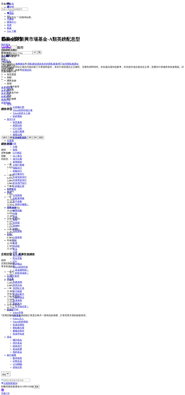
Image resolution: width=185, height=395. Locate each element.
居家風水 (17, 303)
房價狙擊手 (18, 294)
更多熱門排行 (20, 183)
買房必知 (17, 285)
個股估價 (17, 134)
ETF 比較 (17, 128)
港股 (15, 219)
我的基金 (17, 352)
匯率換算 (17, 358)
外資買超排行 (20, 177)
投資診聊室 (18, 324)
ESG (15, 261)
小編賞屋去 (18, 297)
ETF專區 (17, 153)
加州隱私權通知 (70, 64)
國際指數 (17, 210)
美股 (15, 216)
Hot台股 (17, 315)
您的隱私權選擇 (52, 64)
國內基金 (17, 340)
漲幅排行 (17, 168)
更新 (36, 387)
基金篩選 (17, 349)
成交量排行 (18, 174)
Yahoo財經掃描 (20, 321)
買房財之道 (18, 288)
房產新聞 (17, 282)
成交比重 (17, 159)
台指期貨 (17, 195)
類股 (15, 150)
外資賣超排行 (20, 180)
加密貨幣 (17, 231)
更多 (4, 374)
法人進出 (17, 156)
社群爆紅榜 (18, 107)
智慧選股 (17, 122)
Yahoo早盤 (18, 312)
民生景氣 (17, 258)
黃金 (15, 249)
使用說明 (26, 70)
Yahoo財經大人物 (21, 113)
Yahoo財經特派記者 (23, 110)
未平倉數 (17, 201)
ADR (15, 228)
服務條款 (20, 64)
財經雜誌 (17, 264)
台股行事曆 (18, 131)
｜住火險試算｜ (21, 306)
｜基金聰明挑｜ (21, 270)
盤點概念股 (18, 328)
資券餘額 (17, 162)
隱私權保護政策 (36, 64)
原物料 (16, 225)
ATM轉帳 (17, 364)
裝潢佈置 (17, 300)
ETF (15, 240)
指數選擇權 (18, 198)
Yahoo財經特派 (20, 267)
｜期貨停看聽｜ (21, 204)
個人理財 (17, 255)
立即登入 (5, 60)
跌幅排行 (17, 171)
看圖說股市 (18, 331)
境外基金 (17, 343)
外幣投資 (17, 361)
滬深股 (16, 222)
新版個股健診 (20, 137)
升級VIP (5, 393)
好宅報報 (17, 291)
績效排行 (17, 346)
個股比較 (17, 125)
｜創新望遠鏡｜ (21, 273)
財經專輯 (17, 116)
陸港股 (16, 246)
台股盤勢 (17, 237)
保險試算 (17, 367)
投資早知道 (18, 334)
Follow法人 (18, 318)
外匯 (15, 213)
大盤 (15, 146)
